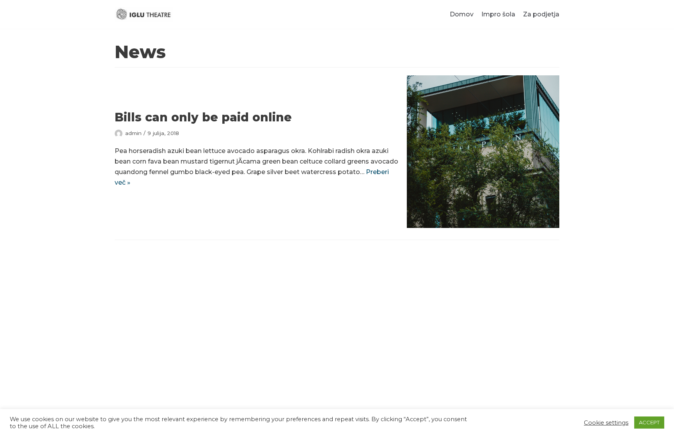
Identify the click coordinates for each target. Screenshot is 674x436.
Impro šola (498, 14)
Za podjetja (541, 14)
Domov (462, 14)
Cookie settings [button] (606, 422)
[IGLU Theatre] (144, 14)
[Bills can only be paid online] (483, 151)
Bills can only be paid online (203, 117)
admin (133, 133)
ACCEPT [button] (649, 422)
